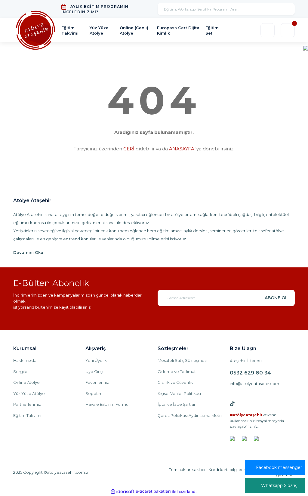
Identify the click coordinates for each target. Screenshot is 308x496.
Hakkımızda (24, 360)
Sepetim (94, 393)
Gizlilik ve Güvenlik (175, 382)
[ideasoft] (122, 491)
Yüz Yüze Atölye (29, 393)
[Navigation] (305, 47)
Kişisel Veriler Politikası (179, 393)
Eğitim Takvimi (27, 415)
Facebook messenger (279, 467)
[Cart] (288, 30)
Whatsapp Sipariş (279, 485)
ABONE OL (276, 297)
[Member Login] (267, 30)
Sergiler (21, 371)
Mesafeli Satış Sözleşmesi (182, 360)
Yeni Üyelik (96, 360)
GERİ (128, 149)
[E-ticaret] (153, 491)
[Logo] (35, 30)
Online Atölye (26, 382)
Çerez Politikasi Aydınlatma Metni (190, 415)
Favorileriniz (97, 382)
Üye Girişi (94, 371)
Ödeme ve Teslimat (177, 371)
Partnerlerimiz (27, 404)
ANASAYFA (181, 149)
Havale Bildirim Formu (106, 404)
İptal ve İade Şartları (177, 404)
